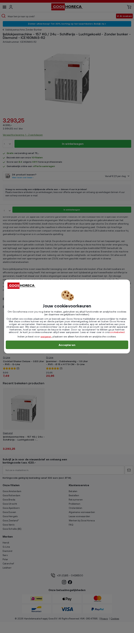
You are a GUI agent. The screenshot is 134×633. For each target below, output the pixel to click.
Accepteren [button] (67, 344)
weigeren (45, 336)
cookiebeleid (117, 332)
